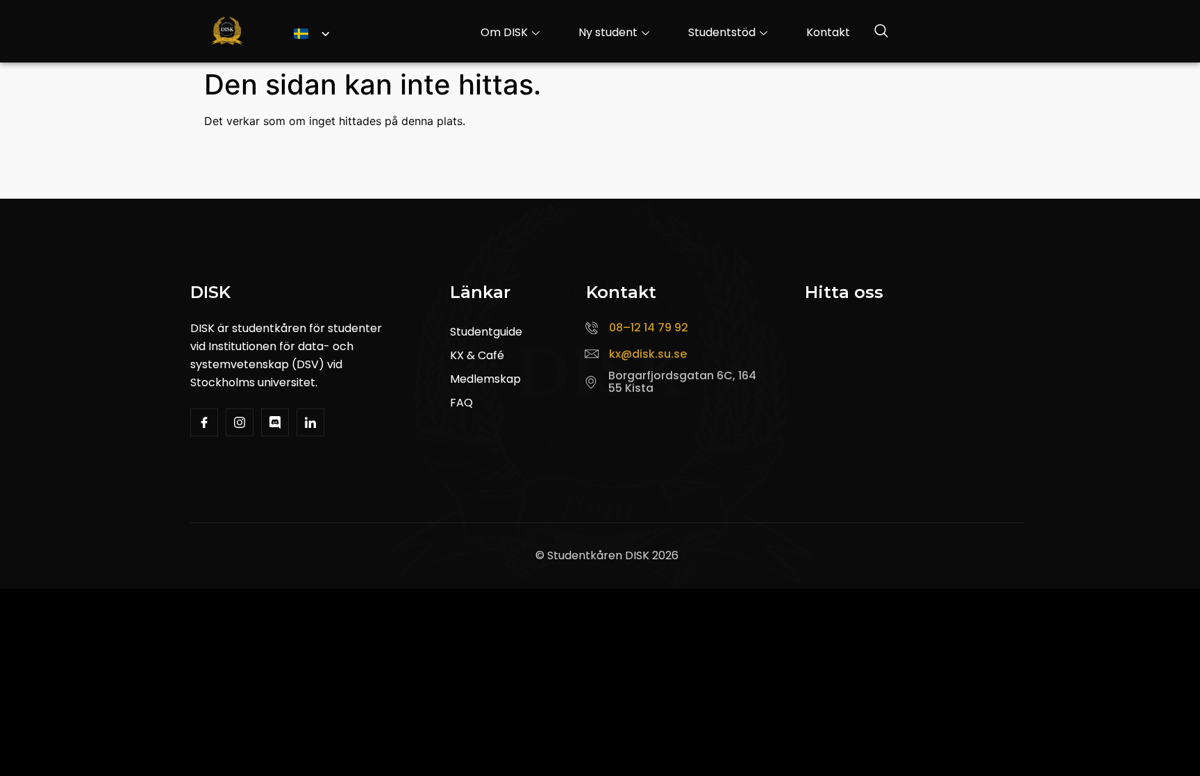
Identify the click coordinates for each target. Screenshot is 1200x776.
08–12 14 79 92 (648, 328)
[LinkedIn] (310, 422)
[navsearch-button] (881, 33)
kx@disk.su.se (648, 354)
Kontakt (828, 32)
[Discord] (275, 422)
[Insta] (239, 422)
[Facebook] (204, 422)
